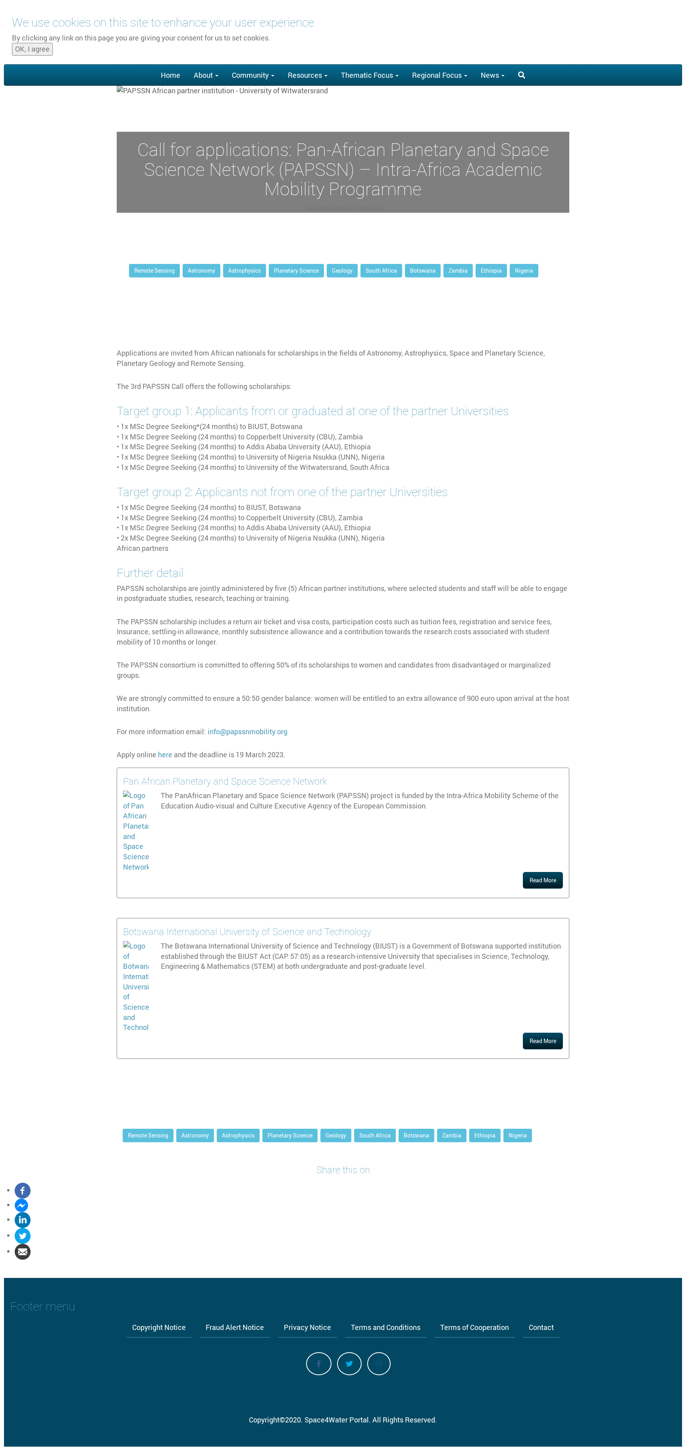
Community (251, 75)
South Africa (381, 270)
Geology (342, 270)
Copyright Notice (159, 1327)
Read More (543, 880)
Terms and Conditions (385, 1327)
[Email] (23, 1251)
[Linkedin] (23, 1219)
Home (170, 75)
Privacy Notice (307, 1327)
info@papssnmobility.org (247, 731)
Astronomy (201, 270)
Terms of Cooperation (474, 1327)
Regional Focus (437, 75)
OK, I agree (32, 49)
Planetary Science (296, 270)
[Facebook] (23, 1190)
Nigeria (524, 270)
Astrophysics (244, 270)
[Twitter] (23, 1235)
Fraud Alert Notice (235, 1327)
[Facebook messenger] (21, 1204)
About (204, 75)
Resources (306, 75)
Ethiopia (491, 270)
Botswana (422, 270)
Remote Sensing (154, 270)
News (491, 75)
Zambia (458, 270)
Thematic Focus (368, 75)
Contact (541, 1327)
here (165, 754)
